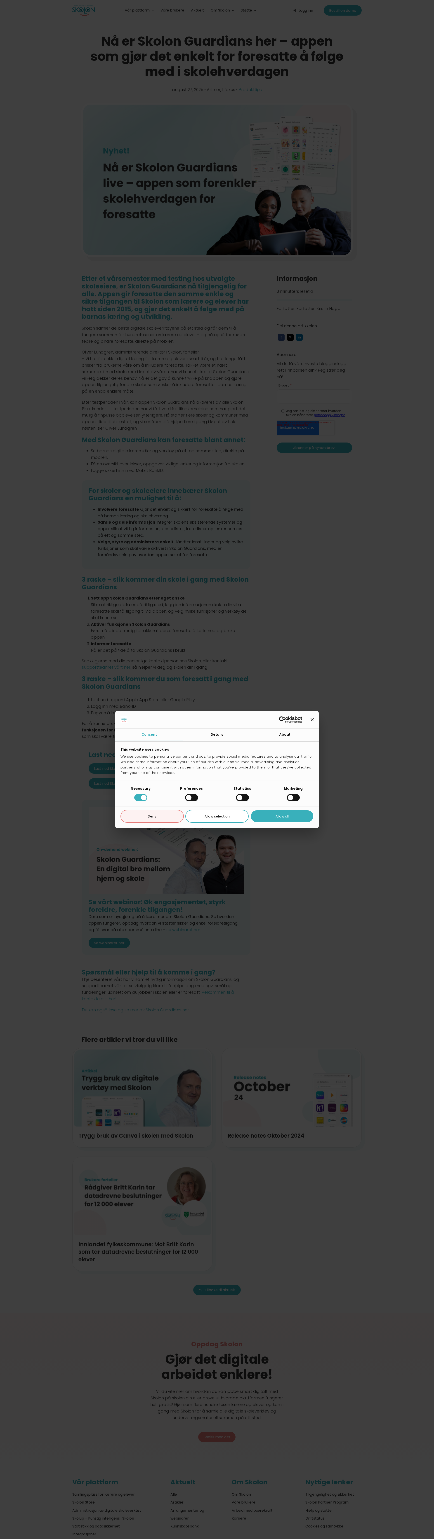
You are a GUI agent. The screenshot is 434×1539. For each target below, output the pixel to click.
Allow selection (217, 816)
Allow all (282, 816)
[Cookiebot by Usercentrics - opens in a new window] (282, 719)
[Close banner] (312, 719)
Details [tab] (217, 734)
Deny (152, 816)
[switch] (191, 797)
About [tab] (284, 734)
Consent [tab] (149, 734)
